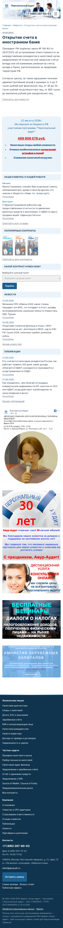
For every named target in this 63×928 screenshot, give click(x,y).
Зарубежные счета (12, 719)
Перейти (9, 286)
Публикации (8, 823)
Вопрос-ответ (27, 884)
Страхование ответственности (18, 814)
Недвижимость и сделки (15, 743)
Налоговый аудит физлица (16, 764)
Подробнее (8, 196)
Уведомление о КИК (12, 778)
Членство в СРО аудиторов (16, 809)
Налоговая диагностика (14, 705)
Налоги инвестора (12, 733)
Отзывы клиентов (11, 819)
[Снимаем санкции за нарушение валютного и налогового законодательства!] (31, 661)
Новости (17, 25)
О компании (8, 805)
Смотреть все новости (15, 99)
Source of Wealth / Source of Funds (19, 783)
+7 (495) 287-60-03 (16, 845)
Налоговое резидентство (15, 729)
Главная (6, 25)
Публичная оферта (11, 888)
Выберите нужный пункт (15, 272)
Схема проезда (10, 884)
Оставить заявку (14, 876)
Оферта (39, 909)
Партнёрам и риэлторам (15, 833)
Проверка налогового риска (17, 755)
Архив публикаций (13, 401)
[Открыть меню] (56, 13)
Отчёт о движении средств (16, 774)
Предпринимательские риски (17, 788)
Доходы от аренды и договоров (19, 738)
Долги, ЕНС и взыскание (15, 715)
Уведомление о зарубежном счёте (20, 769)
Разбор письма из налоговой (17, 760)
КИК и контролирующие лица (17, 724)
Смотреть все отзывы (15, 223)
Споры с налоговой (12, 710)
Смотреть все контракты (17, 259)
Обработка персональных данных (18, 909)
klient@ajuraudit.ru (11, 868)
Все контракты (10, 792)
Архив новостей (12, 344)
